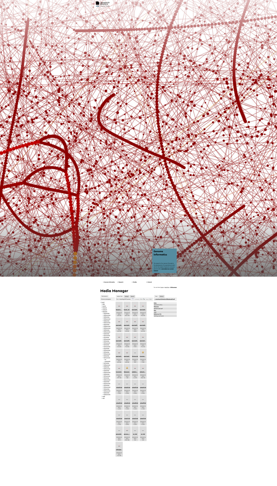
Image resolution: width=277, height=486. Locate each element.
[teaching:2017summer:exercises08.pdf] (127, 352)
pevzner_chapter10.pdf (130, 434)
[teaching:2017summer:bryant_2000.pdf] (127, 305)
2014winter (106, 348)
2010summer (107, 332)
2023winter (106, 385)
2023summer (107, 383)
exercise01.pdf (135, 309)
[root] (102, 302)
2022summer (107, 380)
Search (132, 296)
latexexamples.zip (128, 372)
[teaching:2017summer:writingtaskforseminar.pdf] (119, 445)
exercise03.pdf (119, 325)
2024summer (107, 387)
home (162, 287)
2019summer (107, 368)
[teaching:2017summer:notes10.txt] (119, 414)
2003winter (107, 313)
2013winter (106, 344)
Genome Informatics (160, 253)
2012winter (106, 341)
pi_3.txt (143, 434)
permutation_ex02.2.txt (122, 434)
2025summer (107, 391)
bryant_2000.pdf (128, 309)
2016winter (106, 356)
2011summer (107, 335)
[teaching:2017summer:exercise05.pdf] (135, 321)
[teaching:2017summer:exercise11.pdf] (143, 336)
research (105, 309)
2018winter (106, 367)
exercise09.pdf (127, 341)
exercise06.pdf (143, 325)
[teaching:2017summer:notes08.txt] (135, 399)
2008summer (107, 326)
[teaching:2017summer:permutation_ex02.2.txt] (119, 430)
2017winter (106, 363)
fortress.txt (135, 356)
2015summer (173, 287)
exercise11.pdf (143, 341)
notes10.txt (119, 418)
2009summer (107, 328)
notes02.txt (127, 387)
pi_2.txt (135, 434)
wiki (104, 398)
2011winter (106, 337)
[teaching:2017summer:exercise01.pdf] (135, 305)
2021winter (106, 378)
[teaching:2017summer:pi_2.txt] (135, 430)
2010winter (106, 333)
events (104, 306)
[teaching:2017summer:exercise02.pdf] (143, 305)
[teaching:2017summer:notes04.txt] (143, 383)
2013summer (107, 343)
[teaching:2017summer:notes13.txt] (143, 414)
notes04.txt (143, 387)
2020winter (107, 374)
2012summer (107, 339)
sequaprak (107, 361)
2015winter (106, 352)
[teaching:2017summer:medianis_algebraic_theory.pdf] (135, 367)
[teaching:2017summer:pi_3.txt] (143, 430)
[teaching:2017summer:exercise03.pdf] (119, 321)
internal (105, 308)
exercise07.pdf (119, 341)
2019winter (106, 370)
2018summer (107, 365)
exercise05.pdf (135, 325)
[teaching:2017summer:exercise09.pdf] (127, 336)
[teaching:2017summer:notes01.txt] (119, 383)
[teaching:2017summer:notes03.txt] (135, 383)
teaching (167, 287)
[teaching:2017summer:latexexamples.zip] (127, 367)
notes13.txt (143, 418)
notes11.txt (127, 418)
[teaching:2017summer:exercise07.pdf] (119, 336)
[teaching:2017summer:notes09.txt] (143, 399)
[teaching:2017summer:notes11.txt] (127, 414)
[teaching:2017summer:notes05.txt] (119, 399)
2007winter (106, 324)
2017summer (107, 357)
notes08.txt (135, 403)
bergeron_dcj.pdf (120, 309)
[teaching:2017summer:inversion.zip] (143, 352)
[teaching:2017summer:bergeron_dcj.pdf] (119, 305)
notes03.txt (135, 387)
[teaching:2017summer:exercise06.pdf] (143, 321)
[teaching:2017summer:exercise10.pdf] (135, 336)
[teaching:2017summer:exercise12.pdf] (119, 352)
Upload (126, 296)
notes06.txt (127, 403)
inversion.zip (143, 356)
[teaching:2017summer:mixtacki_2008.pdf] (143, 367)
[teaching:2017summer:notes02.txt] (127, 383)
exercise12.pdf (119, 356)
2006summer (107, 319)
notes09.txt (143, 403)
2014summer (107, 346)
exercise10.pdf (135, 341)
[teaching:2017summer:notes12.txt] (135, 414)
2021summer (107, 376)
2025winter (106, 392)
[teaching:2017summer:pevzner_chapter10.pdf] (127, 430)
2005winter (107, 317)
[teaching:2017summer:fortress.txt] (135, 352)
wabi (104, 396)
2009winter (107, 330)
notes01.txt (119, 387)
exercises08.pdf (128, 356)
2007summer (107, 322)
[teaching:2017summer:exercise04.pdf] (127, 321)
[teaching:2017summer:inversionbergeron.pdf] (119, 367)
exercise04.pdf (127, 325)
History (161, 296)
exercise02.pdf (143, 309)
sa (105, 359)
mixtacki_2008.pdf (144, 372)
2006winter (107, 321)
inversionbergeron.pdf (121, 372)
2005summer (107, 315)
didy (104, 304)
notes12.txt (135, 418)
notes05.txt (119, 403)
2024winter (107, 389)
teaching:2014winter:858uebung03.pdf (165, 299)
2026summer (107, 394)
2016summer (107, 354)
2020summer (107, 372)
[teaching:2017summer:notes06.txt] (127, 399)
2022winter (106, 381)
